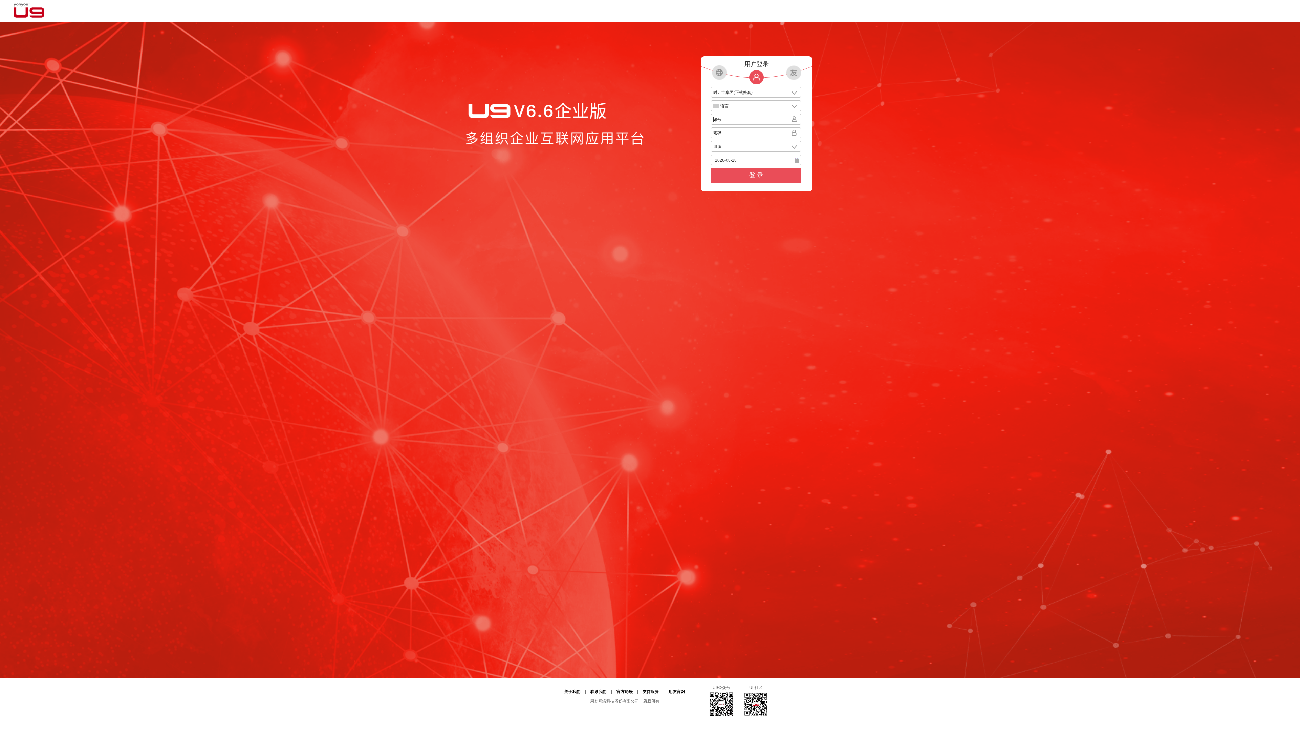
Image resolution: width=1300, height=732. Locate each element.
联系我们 (598, 691)
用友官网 (677, 691)
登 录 (756, 175)
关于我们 (572, 691)
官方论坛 (624, 691)
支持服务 (651, 691)
